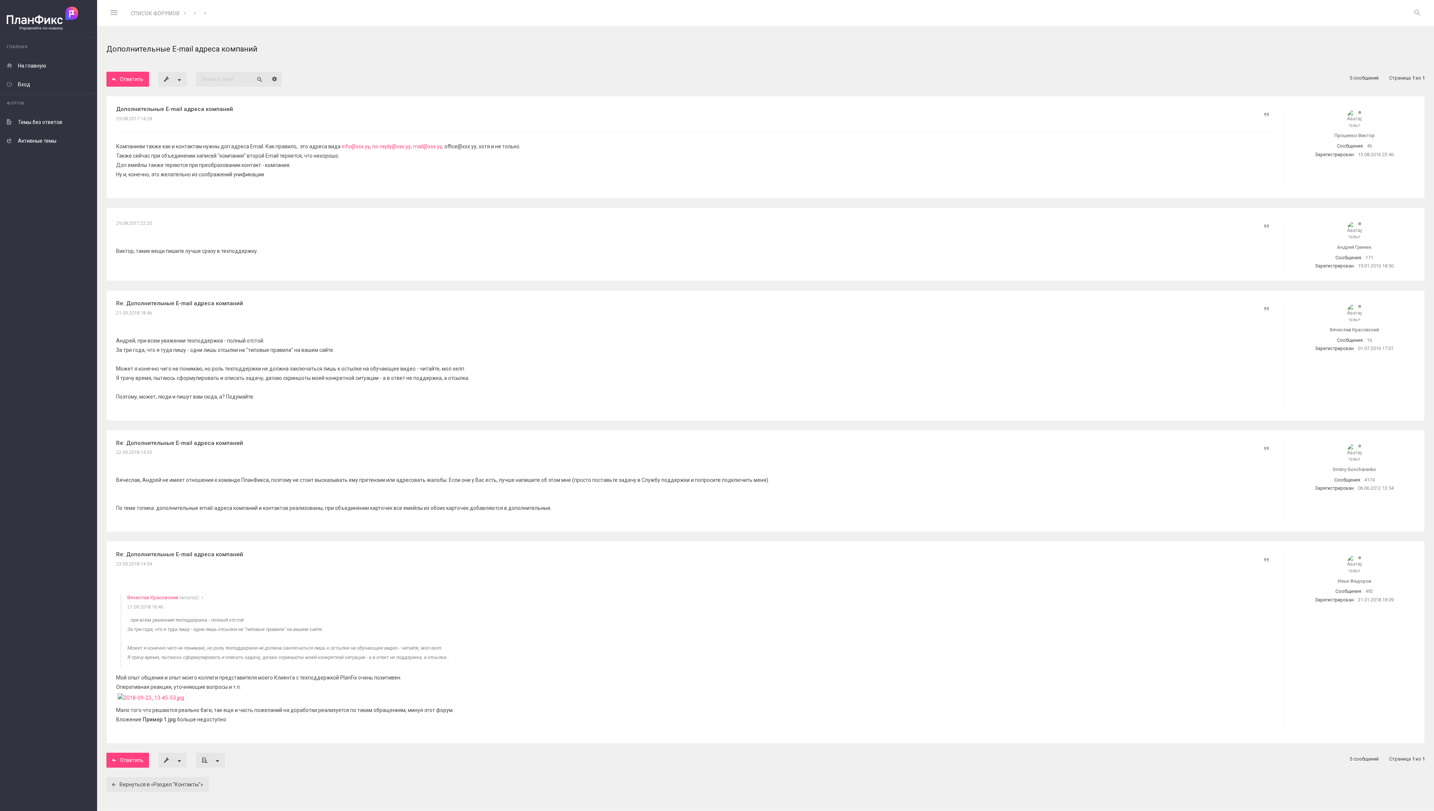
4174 (1369, 480)
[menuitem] (1417, 13)
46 (1369, 146)
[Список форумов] (48, 19)
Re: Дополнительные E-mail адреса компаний (179, 303)
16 (1369, 340)
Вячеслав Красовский (152, 597)
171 (1369, 257)
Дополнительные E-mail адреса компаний (174, 109)
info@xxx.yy (356, 146)
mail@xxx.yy (427, 146)
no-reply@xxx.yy (391, 146)
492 (1369, 591)
